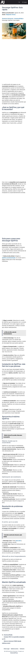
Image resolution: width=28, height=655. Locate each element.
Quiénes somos (14, 648)
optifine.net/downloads (8, 257)
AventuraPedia (18, 18)
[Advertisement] (14, 55)
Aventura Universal (7, 18)
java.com (18, 540)
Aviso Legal (6, 648)
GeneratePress (14, 652)
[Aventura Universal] (2, 2)
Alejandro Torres (10, 14)
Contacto (22, 648)
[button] (19, 2)
